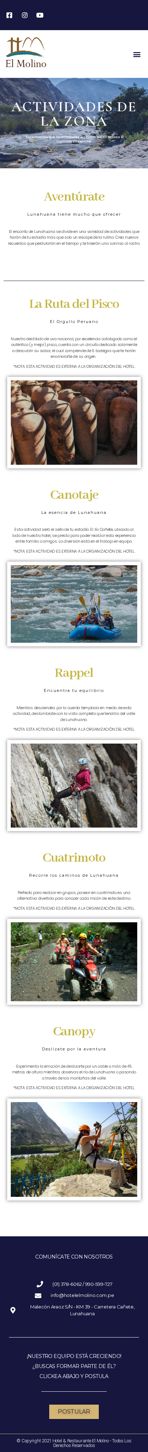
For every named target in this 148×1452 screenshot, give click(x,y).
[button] (137, 54)
